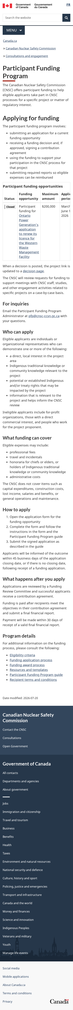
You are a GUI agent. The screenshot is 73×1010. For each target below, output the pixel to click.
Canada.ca (10, 41)
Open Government (15, 746)
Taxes (6, 853)
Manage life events (15, 953)
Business (9, 828)
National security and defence (23, 870)
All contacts (10, 773)
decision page (33, 271)
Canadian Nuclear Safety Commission (31, 48)
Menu (12, 30)
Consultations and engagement (27, 56)
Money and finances (16, 911)
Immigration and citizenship (21, 812)
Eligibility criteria (22, 655)
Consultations (12, 738)
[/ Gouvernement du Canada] (27, 5)
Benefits (8, 837)
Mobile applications (16, 977)
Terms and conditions (17, 993)
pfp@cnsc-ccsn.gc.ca (44, 316)
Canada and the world (17, 903)
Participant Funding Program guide (36, 675)
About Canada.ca (14, 985)
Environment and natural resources (26, 862)
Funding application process (31, 660)
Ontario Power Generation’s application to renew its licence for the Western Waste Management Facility (29, 236)
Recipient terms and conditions (33, 680)
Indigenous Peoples (16, 928)
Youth (7, 945)
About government (15, 789)
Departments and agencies (21, 781)
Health (7, 845)
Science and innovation (18, 920)
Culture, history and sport (20, 878)
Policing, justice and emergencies (25, 886)
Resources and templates (29, 670)
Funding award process (27, 665)
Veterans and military (17, 936)
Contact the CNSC (14, 730)
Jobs (5, 803)
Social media (11, 968)
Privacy (7, 1001)
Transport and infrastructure (22, 895)
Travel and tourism (15, 820)
